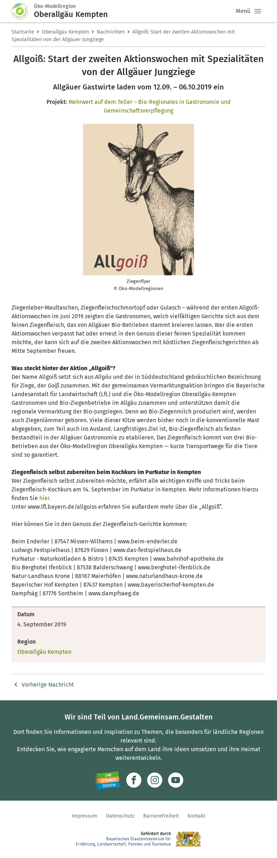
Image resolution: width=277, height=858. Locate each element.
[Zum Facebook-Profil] (133, 780)
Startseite (23, 32)
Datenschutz (120, 816)
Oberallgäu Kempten (65, 32)
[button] (257, 11)
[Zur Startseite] (23, 11)
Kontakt (196, 816)
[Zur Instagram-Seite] (154, 780)
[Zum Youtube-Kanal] (175, 780)
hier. (45, 498)
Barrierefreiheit (161, 816)
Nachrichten (111, 32)
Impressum (84, 816)
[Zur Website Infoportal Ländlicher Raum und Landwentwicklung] (107, 780)
